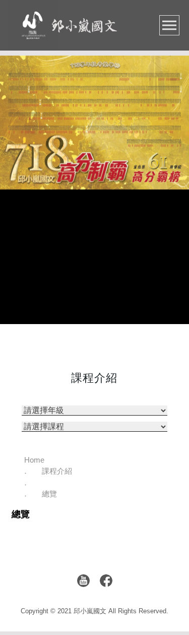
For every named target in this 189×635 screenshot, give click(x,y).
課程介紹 (57, 471)
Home (34, 460)
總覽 (49, 493)
